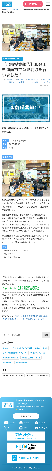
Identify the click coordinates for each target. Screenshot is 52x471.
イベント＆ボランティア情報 (22, 348)
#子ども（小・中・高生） (14, 375)
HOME (6, 9)
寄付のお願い (7, 362)
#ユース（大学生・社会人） (38, 375)
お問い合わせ (26, 416)
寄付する (33, 3)
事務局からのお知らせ (10, 358)
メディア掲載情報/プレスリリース (14, 353)
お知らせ (15, 9)
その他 (45, 348)
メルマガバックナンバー (38, 353)
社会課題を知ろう (22, 362)
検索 (46, 335)
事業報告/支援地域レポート (31, 358)
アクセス (20, 410)
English (6, 348)
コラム (37, 348)
